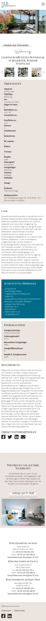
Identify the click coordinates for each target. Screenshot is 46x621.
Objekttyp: (8, 94)
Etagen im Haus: (11, 104)
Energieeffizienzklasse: (13, 348)
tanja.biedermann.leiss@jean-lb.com (23, 557)
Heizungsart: (9, 162)
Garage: (7, 183)
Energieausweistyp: (12, 330)
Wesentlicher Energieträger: (15, 342)
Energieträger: (10, 167)
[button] (2, 72)
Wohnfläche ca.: (10, 110)
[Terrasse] (9, 72)
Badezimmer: (9, 136)
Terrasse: (8, 151)
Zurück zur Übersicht (16, 45)
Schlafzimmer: (10, 130)
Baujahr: (7, 156)
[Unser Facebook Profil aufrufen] (4, 616)
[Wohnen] (37, 72)
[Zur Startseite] (8, 5)
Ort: (5, 99)
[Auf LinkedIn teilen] (17, 437)
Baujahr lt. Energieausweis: (15, 354)
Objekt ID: (8, 89)
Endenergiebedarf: (11, 336)
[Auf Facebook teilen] (4, 437)
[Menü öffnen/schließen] (43, 5)
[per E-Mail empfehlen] (24, 437)
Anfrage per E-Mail (23, 493)
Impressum (6, 610)
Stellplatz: (8, 177)
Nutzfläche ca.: (10, 120)
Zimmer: (7, 125)
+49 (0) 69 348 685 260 (24, 551)
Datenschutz (19, 610)
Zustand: (8, 172)
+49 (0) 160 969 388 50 (26, 554)
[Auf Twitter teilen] (11, 437)
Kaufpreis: (8, 188)
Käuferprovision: (11, 195)
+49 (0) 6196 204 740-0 (24, 570)
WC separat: (9, 141)
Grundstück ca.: (10, 115)
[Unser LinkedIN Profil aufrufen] (10, 616)
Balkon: (7, 146)
